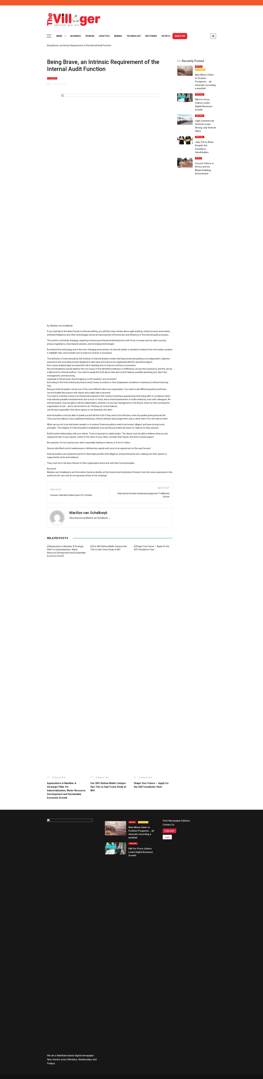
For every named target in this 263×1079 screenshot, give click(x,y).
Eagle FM (180, 36)
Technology (133, 36)
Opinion (89, 36)
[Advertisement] (160, 18)
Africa (198, 158)
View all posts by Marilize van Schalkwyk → (89, 518)
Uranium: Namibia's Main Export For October (71, 495)
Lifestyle (104, 36)
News (59, 36)
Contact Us (168, 824)
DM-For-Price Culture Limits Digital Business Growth (140, 852)
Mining (118, 36)
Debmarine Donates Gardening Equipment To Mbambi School (143, 495)
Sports (165, 36)
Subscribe (169, 831)
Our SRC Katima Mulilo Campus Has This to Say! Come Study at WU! (108, 787)
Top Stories (200, 70)
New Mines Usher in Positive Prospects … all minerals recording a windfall (205, 81)
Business (75, 36)
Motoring (151, 36)
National (199, 94)
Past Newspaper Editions (176, 820)
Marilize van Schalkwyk (88, 513)
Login (167, 837)
